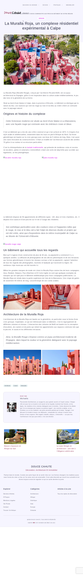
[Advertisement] (41, 439)
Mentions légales (9, 500)
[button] (23, 21)
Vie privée (6, 504)
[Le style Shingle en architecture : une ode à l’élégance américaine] (68, 437)
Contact (6, 507)
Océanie (33, 510)
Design (45, 5)
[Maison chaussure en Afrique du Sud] (15, 437)
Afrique (32, 497)
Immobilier (70, 5)
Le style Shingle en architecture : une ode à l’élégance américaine (66, 448)
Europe (32, 507)
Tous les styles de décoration (67, 494)
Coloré (16, 385)
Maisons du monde (30, 5)
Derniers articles (8, 494)
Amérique (33, 500)
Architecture (34, 494)
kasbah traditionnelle (35, 147)
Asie (31, 504)
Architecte (7, 385)
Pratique (57, 5)
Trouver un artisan (9, 510)
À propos (6, 497)
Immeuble (24, 385)
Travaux (26, 13)
